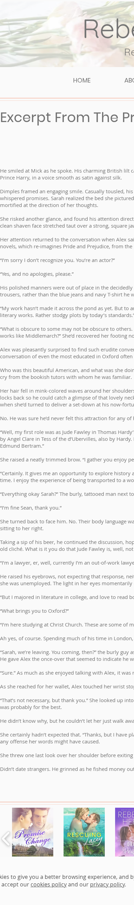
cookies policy (49, 884)
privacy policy (107, 884)
